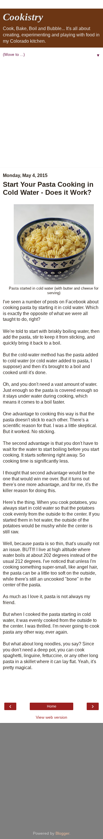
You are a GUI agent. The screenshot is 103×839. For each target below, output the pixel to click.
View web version (51, 717)
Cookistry (23, 16)
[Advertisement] (51, 113)
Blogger (62, 833)
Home (51, 706)
